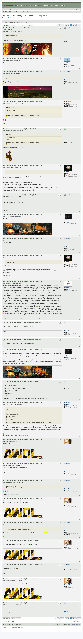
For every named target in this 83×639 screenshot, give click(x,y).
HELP (79, 5)
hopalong (66, 79)
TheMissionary (67, 137)
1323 (68, 332)
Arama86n (66, 171)
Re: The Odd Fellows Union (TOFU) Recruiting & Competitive (21, 29)
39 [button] (68, 25)
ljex (20, 467)
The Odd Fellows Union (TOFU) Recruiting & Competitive (24, 16)
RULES (78, 6)
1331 (68, 388)
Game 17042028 (12, 429)
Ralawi (65, 339)
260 (68, 289)
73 (67, 204)
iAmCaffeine (8, 441)
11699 (68, 446)
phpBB (9, 627)
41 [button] (73, 25)
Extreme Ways (67, 488)
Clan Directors (11, 17)
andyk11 (66, 62)
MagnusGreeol (67, 36)
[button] (58, 25)
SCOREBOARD (38, 5)
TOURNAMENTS (48, 5)
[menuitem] (11, 9)
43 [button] (77, 25)
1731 (68, 490)
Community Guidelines (15, 22)
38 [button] (66, 25)
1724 (68, 139)
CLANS (56, 5)
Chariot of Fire (67, 101)
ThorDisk (66, 203)
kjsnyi (22, 37)
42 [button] (75, 25)
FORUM (78, 4)
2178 (68, 222)
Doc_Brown (66, 330)
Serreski (66, 386)
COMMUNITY (63, 5)
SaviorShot (66, 287)
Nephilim (20, 607)
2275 (68, 173)
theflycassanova (24, 326)
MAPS (30, 5)
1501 (68, 37)
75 (67, 64)
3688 (68, 103)
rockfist (66, 220)
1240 (68, 81)
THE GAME (24, 5)
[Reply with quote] (60, 28)
